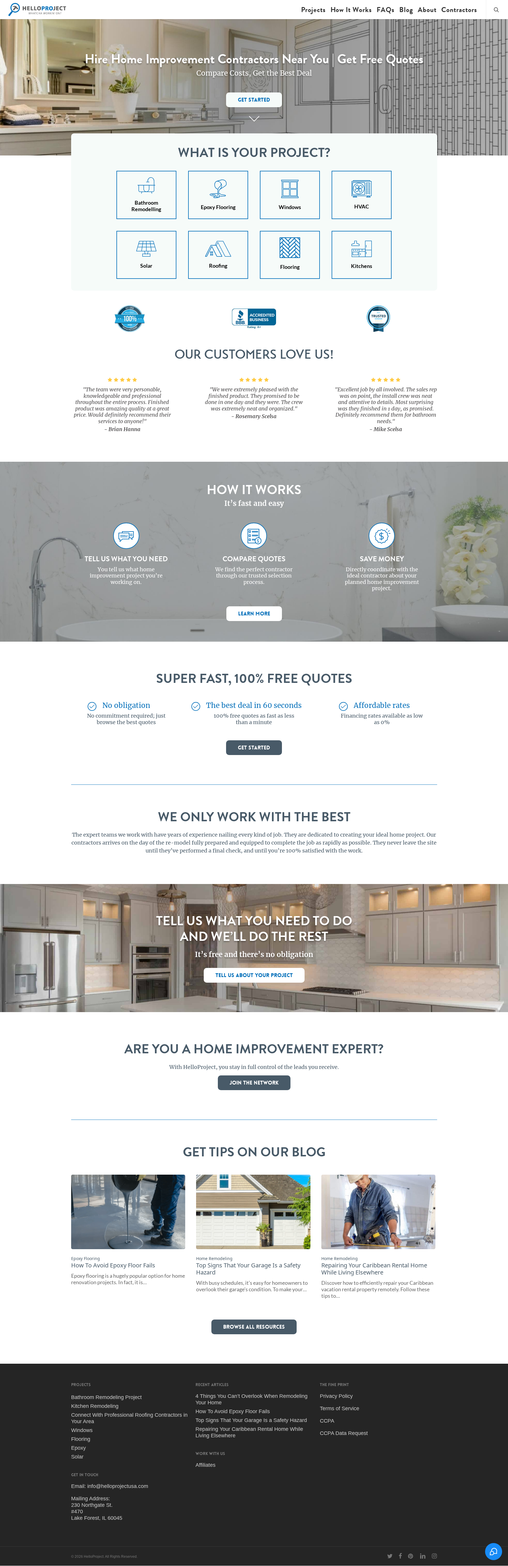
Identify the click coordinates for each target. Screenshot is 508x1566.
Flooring (80, 1439)
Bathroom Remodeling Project (106, 1397)
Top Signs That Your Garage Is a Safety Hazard (251, 1420)
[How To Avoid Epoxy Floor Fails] (128, 1230)
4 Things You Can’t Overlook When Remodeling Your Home (251, 1399)
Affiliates (205, 1465)
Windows (82, 1430)
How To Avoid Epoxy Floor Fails (232, 1411)
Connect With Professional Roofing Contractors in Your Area (129, 1418)
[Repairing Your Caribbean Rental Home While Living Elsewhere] (378, 1237)
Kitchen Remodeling (94, 1406)
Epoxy (78, 1448)
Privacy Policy (336, 1396)
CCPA (327, 1421)
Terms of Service (339, 1408)
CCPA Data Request (344, 1433)
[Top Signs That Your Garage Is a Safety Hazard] (253, 1233)
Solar (77, 1457)
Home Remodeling (214, 1258)
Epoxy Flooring (85, 1258)
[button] (254, 99)
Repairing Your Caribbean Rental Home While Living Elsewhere (249, 1432)
